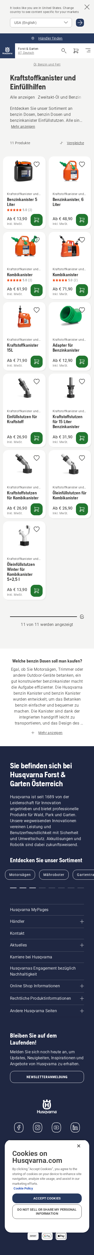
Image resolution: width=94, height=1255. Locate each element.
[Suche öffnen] (64, 51)
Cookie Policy (23, 1188)
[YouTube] (56, 1127)
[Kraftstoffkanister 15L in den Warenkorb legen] (37, 362)
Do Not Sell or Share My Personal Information (46, 1211)
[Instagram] (38, 1127)
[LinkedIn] (75, 1127)
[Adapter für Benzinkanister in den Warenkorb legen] (82, 362)
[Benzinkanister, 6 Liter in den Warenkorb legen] (82, 220)
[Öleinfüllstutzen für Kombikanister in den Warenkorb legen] (82, 509)
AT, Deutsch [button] (26, 53)
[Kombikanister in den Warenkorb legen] (37, 290)
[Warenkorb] (76, 51)
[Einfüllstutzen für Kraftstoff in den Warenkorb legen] (37, 438)
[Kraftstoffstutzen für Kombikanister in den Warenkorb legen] (37, 509)
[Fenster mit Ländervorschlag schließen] (87, 7)
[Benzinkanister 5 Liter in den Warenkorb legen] (37, 220)
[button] (37, 164)
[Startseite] (7, 50)
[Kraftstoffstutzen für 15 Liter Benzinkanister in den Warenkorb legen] (82, 438)
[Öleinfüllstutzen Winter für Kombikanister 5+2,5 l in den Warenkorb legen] (37, 591)
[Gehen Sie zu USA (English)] (80, 23)
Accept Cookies (47, 1198)
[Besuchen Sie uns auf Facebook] (19, 1127)
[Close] (79, 1146)
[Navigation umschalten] (88, 51)
